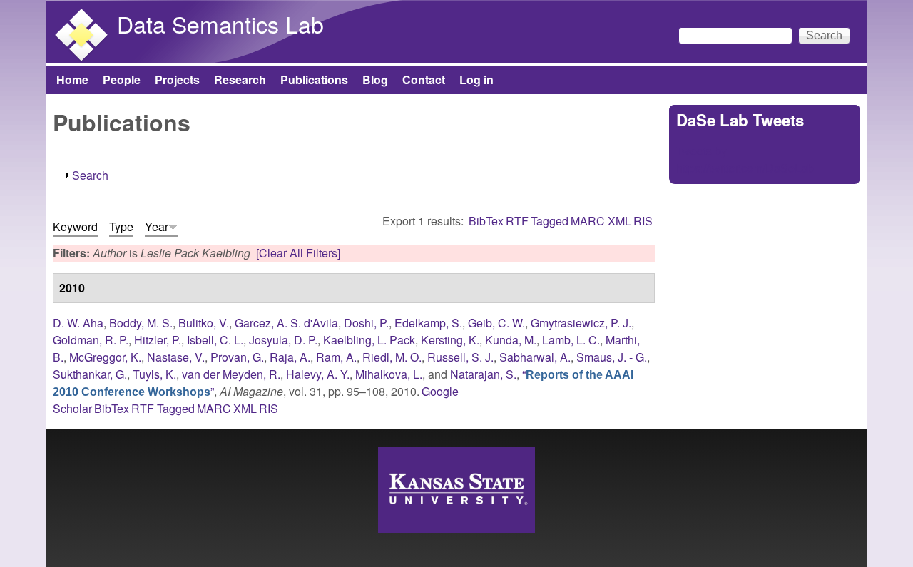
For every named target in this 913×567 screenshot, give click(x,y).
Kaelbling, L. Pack (369, 340)
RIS (643, 221)
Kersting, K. (450, 340)
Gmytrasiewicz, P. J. (581, 323)
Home (72, 79)
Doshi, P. (366, 323)
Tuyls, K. (154, 374)
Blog (375, 79)
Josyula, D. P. (283, 340)
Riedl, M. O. (392, 357)
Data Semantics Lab (220, 23)
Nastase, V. (176, 357)
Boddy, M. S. (141, 323)
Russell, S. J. (460, 357)
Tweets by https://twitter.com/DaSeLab (745, 159)
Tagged (549, 221)
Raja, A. (290, 357)
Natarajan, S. (483, 374)
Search (90, 175)
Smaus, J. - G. (611, 357)
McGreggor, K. (105, 357)
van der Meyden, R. (231, 374)
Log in (476, 79)
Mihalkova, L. (388, 374)
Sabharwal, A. (535, 357)
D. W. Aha (78, 323)
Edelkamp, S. (428, 323)
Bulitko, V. (203, 323)
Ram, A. (336, 357)
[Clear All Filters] (298, 253)
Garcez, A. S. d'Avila (286, 323)
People (122, 79)
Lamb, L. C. (571, 340)
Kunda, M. (510, 340)
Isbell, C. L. (215, 340)
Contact (423, 79)
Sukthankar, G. (90, 374)
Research (240, 79)
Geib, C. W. (496, 323)
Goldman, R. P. (90, 340)
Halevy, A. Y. (318, 374)
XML (619, 221)
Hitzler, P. (157, 340)
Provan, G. (237, 357)
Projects (177, 79)
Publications (314, 79)
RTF (517, 221)
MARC (588, 221)
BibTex (486, 221)
